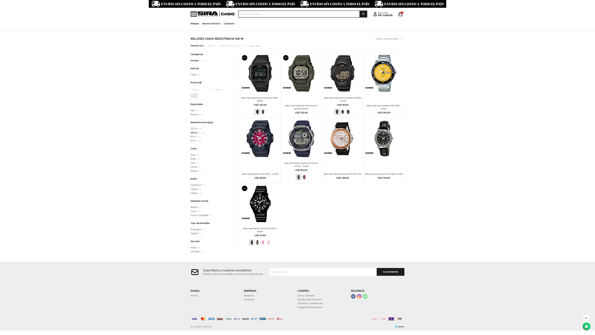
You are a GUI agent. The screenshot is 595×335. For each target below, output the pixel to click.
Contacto (229, 23)
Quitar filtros (255, 46)
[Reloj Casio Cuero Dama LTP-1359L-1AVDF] (383, 138)
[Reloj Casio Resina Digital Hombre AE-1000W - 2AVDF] (301, 138)
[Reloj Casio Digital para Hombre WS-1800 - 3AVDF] (348, 111)
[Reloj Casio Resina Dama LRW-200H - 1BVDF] (260, 204)
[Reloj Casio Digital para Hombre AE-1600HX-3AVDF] (301, 73)
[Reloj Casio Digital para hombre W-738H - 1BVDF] (260, 73)
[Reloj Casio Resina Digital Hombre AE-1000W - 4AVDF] (304, 177)
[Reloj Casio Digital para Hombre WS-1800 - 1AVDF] (342, 73)
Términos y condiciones (310, 303)
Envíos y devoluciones (309, 299)
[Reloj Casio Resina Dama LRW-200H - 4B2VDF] (268, 242)
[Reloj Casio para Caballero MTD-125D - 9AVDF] (383, 73)
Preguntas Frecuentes (310, 307)
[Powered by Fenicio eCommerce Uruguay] (399, 326)
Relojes (195, 23)
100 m (232, 46)
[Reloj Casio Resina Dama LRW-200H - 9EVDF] (257, 242)
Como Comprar (306, 295)
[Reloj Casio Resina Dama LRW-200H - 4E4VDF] (263, 242)
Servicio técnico (211, 23)
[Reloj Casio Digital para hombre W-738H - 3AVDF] (263, 111)
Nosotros (249, 295)
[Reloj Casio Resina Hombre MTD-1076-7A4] (342, 138)
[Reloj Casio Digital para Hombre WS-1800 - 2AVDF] (342, 111)
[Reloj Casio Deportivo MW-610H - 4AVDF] (260, 138)
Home (194, 295)
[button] (363, 14)
